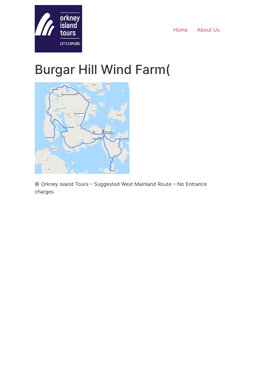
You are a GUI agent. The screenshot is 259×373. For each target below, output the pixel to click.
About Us (208, 30)
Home (180, 30)
